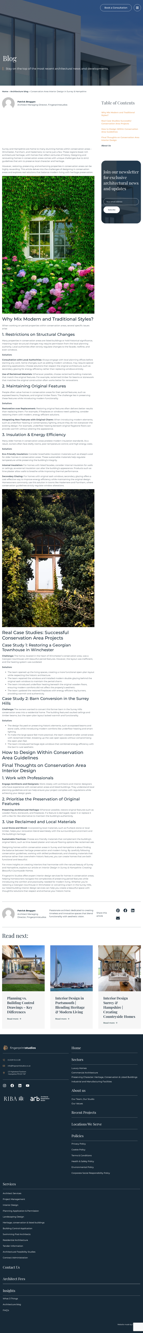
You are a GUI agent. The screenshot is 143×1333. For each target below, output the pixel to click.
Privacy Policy (79, 1143)
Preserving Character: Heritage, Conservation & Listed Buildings (104, 1077)
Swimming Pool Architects (16, 1234)
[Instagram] (4, 1085)
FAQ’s (6, 1310)
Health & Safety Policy (83, 1161)
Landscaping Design (13, 1216)
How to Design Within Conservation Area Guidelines (119, 130)
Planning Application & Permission (21, 1211)
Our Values (77, 1103)
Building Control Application (17, 1228)
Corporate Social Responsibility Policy (91, 1173)
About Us (106, 145)
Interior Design (10, 1205)
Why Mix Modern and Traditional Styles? (118, 114)
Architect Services (12, 1193)
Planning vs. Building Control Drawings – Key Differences (20, 1005)
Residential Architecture (15, 1240)
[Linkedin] (20, 1085)
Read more (12, 1019)
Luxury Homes (79, 1068)
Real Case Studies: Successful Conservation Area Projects (116, 122)
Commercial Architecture (85, 1072)
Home (5, 91)
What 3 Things (10, 1298)
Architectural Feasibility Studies (19, 1251)
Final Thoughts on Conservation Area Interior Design (120, 138)
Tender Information (13, 1246)
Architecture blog (19, 91)
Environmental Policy (83, 1167)
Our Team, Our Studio (83, 1099)
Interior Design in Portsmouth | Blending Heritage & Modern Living (70, 1005)
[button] (118, 910)
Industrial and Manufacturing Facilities (92, 1081)
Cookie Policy (78, 1149)
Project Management (14, 1199)
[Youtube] (27, 1085)
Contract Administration (15, 1257)
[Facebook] (12, 1085)
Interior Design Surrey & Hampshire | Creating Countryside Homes (119, 1007)
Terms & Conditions (82, 1155)
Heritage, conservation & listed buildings (23, 1222)
